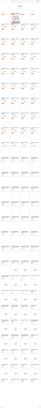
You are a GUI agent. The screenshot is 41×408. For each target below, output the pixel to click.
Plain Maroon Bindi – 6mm (6, 290)
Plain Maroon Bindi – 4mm (25, 290)
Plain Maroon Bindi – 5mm (15, 290)
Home (19, 8)
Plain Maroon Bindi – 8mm (25, 275)
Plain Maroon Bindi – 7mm (35, 275)
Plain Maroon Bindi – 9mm (15, 275)
